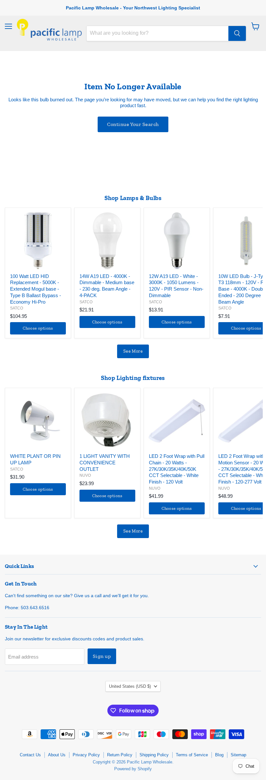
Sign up (102, 656)
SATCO (16, 308)
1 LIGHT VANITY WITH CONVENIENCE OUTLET (104, 462)
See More (133, 351)
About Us (57, 754)
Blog (219, 754)
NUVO (85, 475)
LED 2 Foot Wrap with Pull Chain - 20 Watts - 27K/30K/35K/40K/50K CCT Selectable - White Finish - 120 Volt (176, 468)
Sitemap (238, 754)
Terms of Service (192, 754)
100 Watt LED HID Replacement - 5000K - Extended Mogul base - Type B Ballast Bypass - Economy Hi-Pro (35, 289)
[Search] (237, 33)
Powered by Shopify (133, 768)
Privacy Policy (86, 754)
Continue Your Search (133, 124)
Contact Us (30, 754)
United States (130, 686)
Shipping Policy (154, 754)
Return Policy (119, 754)
